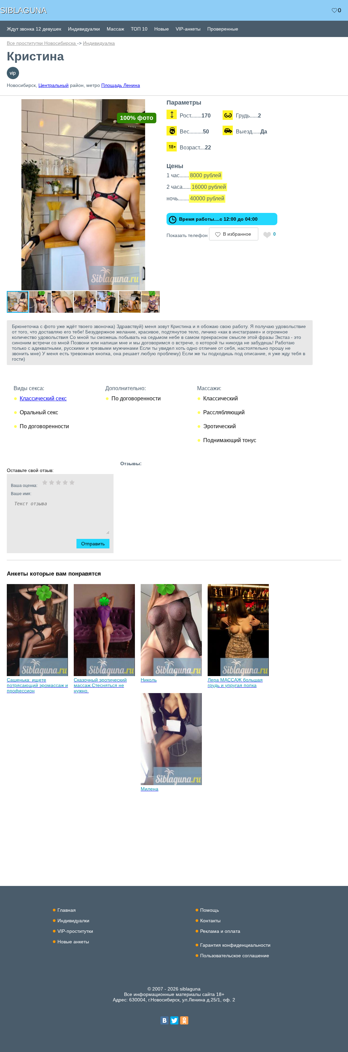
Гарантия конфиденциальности (235, 945)
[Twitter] (174, 1020)
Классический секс (43, 398)
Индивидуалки (84, 29)
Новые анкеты (73, 941)
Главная (66, 910)
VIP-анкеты (188, 29)
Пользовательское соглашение (234, 955)
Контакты (210, 920)
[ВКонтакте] (164, 1020)
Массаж (115, 29)
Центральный (53, 85)
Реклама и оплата (220, 931)
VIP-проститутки (75, 931)
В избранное (237, 234)
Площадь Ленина (120, 85)
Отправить (93, 543)
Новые (161, 29)
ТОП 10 (139, 29)
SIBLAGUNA (23, 10)
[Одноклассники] (184, 1020)
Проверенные (222, 29)
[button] (153, 105)
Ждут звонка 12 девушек (34, 29)
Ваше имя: (21, 493)
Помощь (209, 910)
